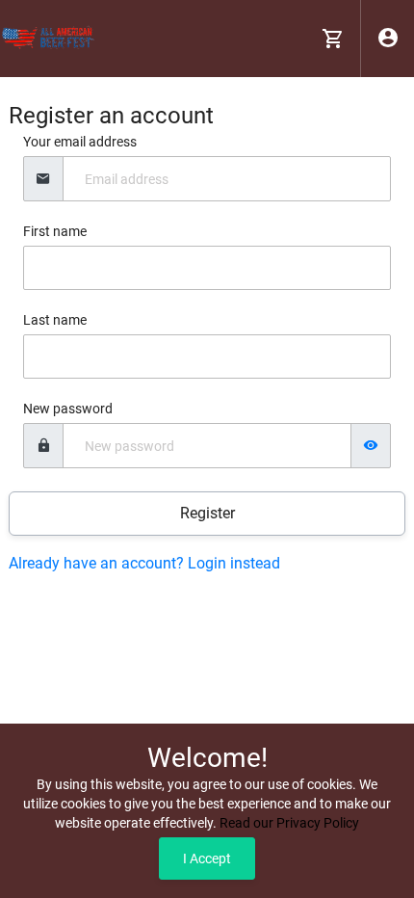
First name (55, 231)
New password (68, 408)
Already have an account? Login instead (144, 563)
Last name (55, 320)
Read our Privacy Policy (289, 823)
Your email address (80, 141)
